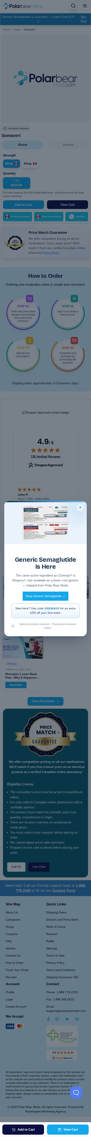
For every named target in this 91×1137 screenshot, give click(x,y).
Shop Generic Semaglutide (45, 596)
